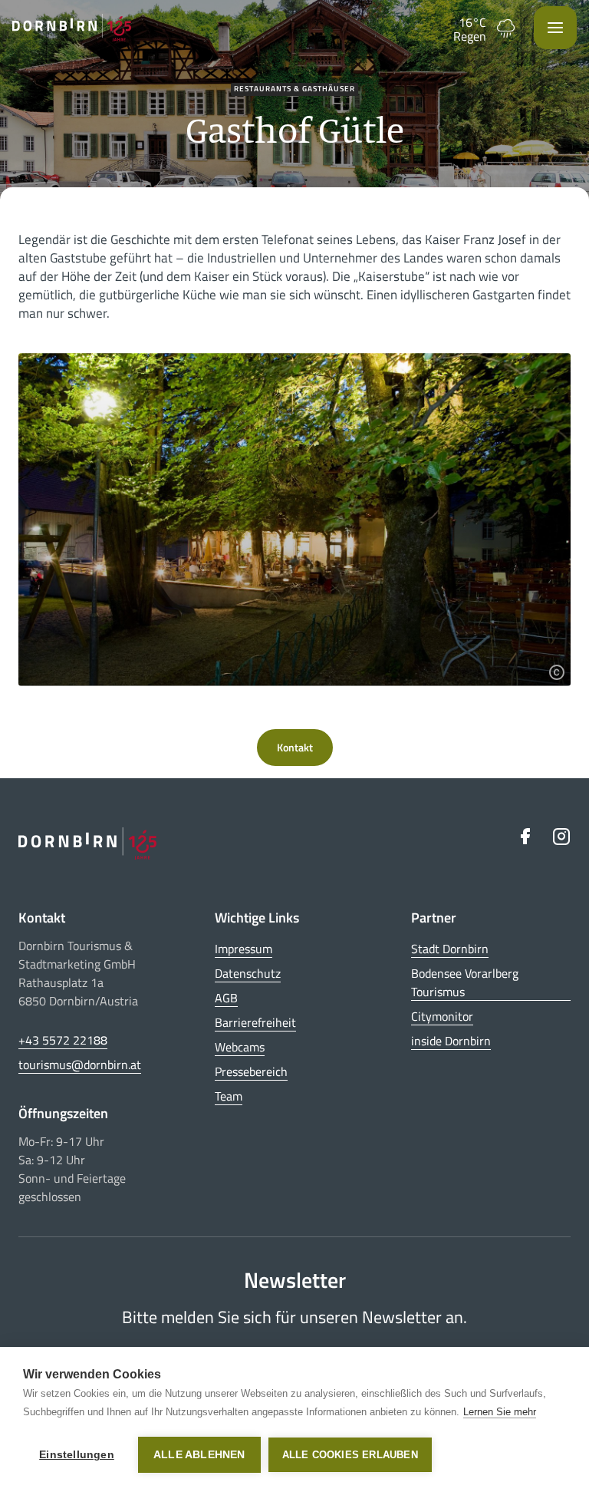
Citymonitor (442, 1016)
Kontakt (295, 747)
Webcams (240, 1047)
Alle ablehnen (199, 1455)
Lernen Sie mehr (499, 1412)
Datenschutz (248, 973)
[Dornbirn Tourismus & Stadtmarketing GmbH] (71, 27)
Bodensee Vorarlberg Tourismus (464, 982)
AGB (226, 998)
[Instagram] (561, 836)
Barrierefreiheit (255, 1022)
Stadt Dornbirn (450, 948)
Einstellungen (76, 1455)
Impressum (243, 948)
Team (228, 1096)
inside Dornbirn (451, 1041)
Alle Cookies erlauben (350, 1455)
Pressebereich (251, 1071)
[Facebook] (524, 836)
